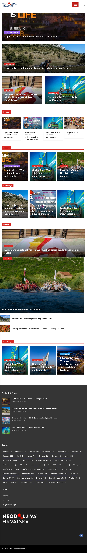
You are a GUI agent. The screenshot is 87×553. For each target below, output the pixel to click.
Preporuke (28, 474)
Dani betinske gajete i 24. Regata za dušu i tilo (42, 366)
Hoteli (20, 456)
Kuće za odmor (10, 465)
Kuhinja (68, 456)
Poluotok (66, 469)
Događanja (63, 452)
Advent (7, 452)
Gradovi (8, 456)
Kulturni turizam (12, 32)
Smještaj (41, 478)
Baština (8, 90)
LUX (10, 549)
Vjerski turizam (10, 482)
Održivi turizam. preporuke (33, 469)
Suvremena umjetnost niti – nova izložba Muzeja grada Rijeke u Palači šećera (20, 97)
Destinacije (10, 64)
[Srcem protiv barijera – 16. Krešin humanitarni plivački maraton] (6, 420)
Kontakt (6, 500)
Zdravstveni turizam (57, 482)
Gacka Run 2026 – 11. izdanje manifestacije (53, 134)
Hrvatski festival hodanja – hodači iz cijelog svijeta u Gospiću (37, 68)
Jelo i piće (43, 456)
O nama (6, 496)
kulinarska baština (11, 460)
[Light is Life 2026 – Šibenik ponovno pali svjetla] (6, 401)
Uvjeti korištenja (9, 505)
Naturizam (64, 465)
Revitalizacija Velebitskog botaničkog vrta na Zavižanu (33, 319)
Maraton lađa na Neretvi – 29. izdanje (69, 173)
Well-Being (26, 482)
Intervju (30, 456)
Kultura (28, 460)
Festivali (77, 452)
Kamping (56, 456)
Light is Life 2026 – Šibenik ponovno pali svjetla (30, 36)
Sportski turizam (57, 478)
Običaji (77, 465)
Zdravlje (40, 482)
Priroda (42, 474)
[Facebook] (81, 535)
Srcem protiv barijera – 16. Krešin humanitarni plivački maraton (32, 135)
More (41, 465)
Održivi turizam (11, 469)
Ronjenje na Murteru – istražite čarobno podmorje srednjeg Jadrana (38, 329)
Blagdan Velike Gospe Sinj (72, 133)
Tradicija (74, 478)
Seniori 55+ (8, 478)
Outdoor (52, 469)
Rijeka (74, 474)
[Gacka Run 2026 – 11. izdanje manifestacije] (6, 430)
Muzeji (52, 465)
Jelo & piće (65, 354)
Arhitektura (20, 452)
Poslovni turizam (11, 474)
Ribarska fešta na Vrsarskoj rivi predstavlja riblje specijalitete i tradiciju (69, 364)
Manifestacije (27, 465)
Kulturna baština (44, 460)
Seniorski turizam (25, 478)
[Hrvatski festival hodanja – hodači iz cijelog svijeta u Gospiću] (6, 411)
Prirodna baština (59, 474)
